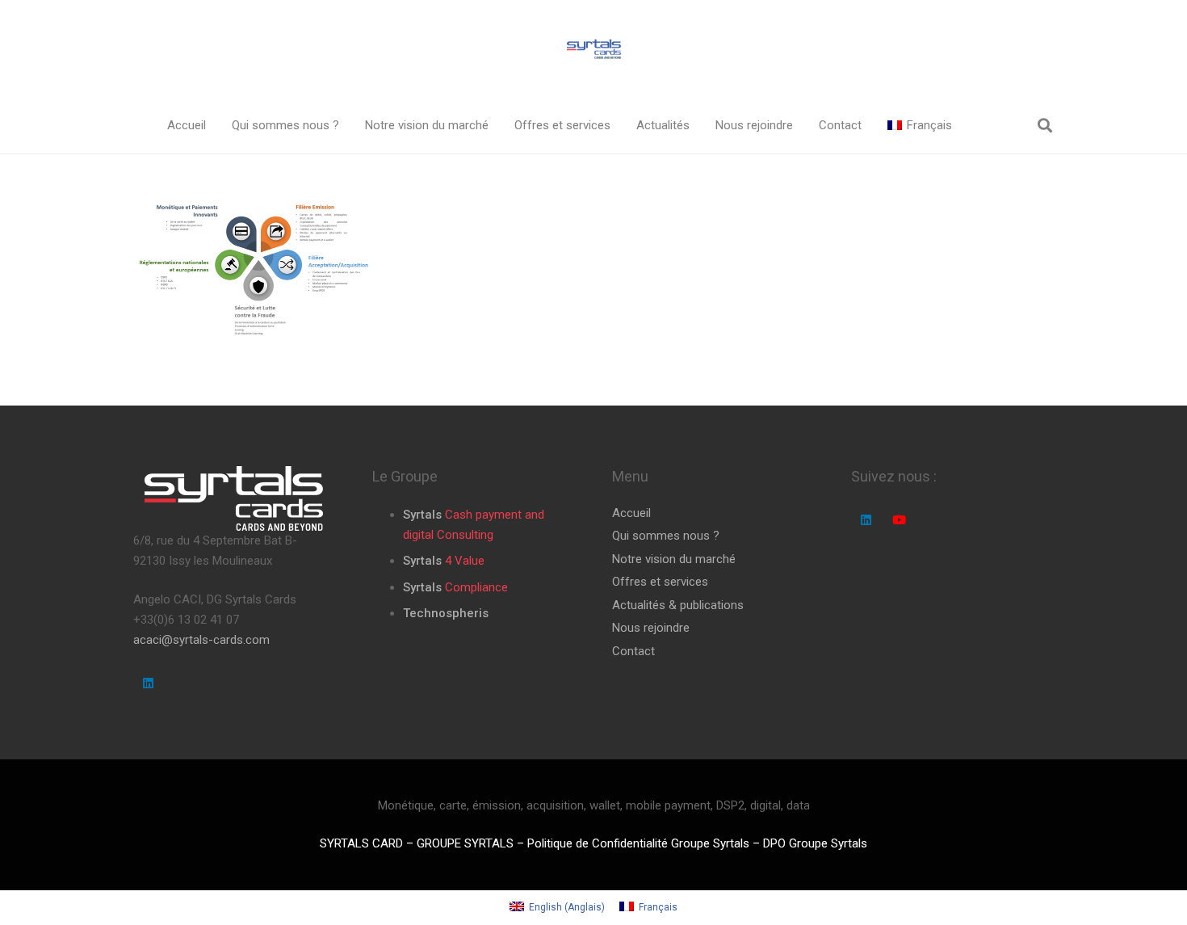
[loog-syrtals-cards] (593, 49)
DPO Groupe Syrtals (815, 843)
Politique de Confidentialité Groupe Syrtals (638, 843)
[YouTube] (898, 520)
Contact (633, 651)
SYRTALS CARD (361, 843)
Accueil (631, 513)
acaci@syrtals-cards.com (201, 640)
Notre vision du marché (674, 559)
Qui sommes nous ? (665, 535)
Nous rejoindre (651, 627)
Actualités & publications (678, 605)
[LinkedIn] (148, 683)
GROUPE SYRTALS (465, 843)
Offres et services (660, 581)
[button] (350, 125)
